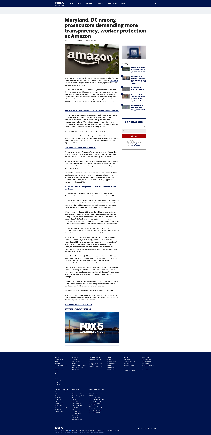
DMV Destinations (146, 361)
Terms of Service (135, 145)
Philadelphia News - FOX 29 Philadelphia (96, 363)
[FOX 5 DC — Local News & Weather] (60, 4)
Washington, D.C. (59, 359)
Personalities (75, 401)
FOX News (67, 40)
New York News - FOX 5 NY (95, 360)
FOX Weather (75, 369)
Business (57, 375)
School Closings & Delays (79, 365)
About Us (75, 390)
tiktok (151, 428)
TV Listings (127, 359)
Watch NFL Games (94, 392)
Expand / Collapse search (155, 3)
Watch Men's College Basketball (95, 404)
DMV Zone (57, 394)
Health (56, 379)
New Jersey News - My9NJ (96, 366)
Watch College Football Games (95, 394)
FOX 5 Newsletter (77, 403)
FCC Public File (76, 411)
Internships (75, 415)
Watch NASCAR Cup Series (96, 399)
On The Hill (58, 400)
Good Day (145, 357)
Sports (56, 373)
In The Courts (58, 402)
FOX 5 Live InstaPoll (77, 392)
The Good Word (59, 406)
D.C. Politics (110, 359)
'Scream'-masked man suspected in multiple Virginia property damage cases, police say (138, 98)
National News (59, 369)
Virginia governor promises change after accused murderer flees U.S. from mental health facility (138, 80)
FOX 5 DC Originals (61, 390)
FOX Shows (127, 363)
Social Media (75, 407)
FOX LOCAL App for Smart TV (79, 396)
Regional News (94, 357)
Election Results (111, 367)
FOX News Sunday (60, 383)
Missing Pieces (59, 411)
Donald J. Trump (111, 369)
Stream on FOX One (96, 390)
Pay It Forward (145, 363)
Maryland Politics (111, 361)
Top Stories (58, 385)
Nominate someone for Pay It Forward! (148, 366)
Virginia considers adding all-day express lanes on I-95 (138, 89)
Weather (75, 357)
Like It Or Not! (58, 396)
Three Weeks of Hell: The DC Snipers (61, 408)
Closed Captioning (77, 419)
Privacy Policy (136, 144)
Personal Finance (59, 381)
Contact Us (75, 399)
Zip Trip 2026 (145, 369)
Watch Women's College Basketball (95, 407)
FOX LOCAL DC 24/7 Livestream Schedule (129, 369)
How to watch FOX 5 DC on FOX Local (130, 366)
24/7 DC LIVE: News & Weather (61, 366)
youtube (138, 428)
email (155, 428)
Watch (126, 357)
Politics (109, 357)
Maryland (57, 363)
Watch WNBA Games (95, 410)
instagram (148, 428)
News (57, 357)
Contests (74, 409)
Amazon (79, 78)
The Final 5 (58, 398)
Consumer (57, 377)
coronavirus (114, 80)
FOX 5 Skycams (76, 361)
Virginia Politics (111, 363)
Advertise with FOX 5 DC (78, 394)
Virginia (57, 361)
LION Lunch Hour (146, 359)
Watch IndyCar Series (95, 401)
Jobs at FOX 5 (75, 417)
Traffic (74, 363)
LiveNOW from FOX (129, 361)
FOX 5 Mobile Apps (77, 405)
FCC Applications (76, 413)
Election (109, 365)
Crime (56, 371)
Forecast (74, 359)
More (123, 3)
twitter (145, 428)
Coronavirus (74, 40)
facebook (141, 428)
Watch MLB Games (94, 397)
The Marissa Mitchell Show (62, 392)
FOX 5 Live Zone (59, 404)
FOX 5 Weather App (77, 367)
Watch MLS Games (94, 412)
